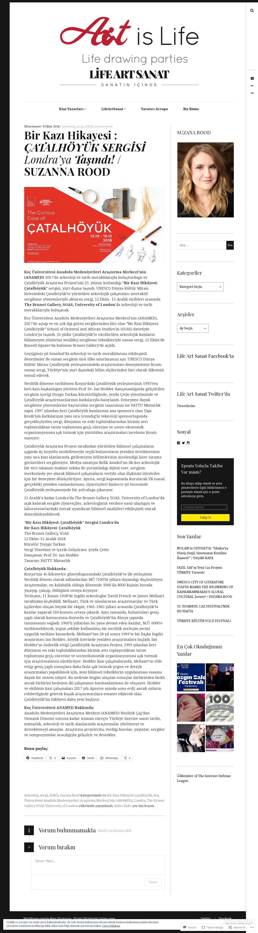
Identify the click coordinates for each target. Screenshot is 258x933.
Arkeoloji (68, 126)
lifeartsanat (32, 126)
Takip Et (205, 517)
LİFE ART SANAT (129, 74)
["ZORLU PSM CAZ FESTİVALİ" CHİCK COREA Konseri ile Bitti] (220, 678)
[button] (205, 180)
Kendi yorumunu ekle (114, 831)
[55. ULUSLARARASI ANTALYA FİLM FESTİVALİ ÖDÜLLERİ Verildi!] (252, 86)
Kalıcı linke (123, 806)
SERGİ (89, 126)
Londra (139, 801)
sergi (79, 126)
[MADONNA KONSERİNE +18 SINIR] (191, 739)
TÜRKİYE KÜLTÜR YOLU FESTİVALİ (204, 621)
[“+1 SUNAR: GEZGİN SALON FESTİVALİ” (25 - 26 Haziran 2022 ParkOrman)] (191, 678)
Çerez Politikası (111, 926)
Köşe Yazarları (71, 109)
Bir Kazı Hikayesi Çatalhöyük (129, 795)
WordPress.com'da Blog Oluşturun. (47, 918)
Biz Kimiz (191, 109)
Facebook (225, 918)
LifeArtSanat (112, 109)
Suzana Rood (104, 126)
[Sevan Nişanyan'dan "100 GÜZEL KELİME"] (220, 708)
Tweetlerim (186, 406)
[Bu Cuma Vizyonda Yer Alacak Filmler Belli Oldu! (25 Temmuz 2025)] (191, 708)
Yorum (153, 882)
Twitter (206, 918)
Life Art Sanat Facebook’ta (205, 356)
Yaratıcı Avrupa (154, 109)
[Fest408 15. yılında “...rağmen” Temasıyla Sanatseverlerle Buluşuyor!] (220, 739)
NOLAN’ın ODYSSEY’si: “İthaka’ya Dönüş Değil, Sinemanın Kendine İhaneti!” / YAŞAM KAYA (202, 553)
